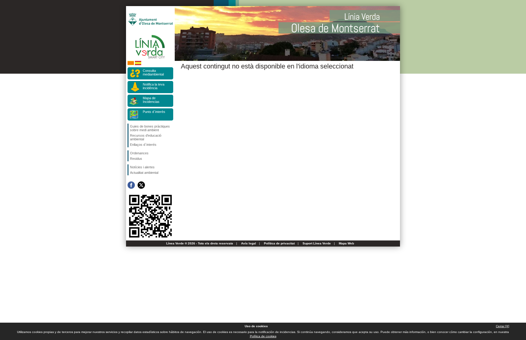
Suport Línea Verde (317, 243)
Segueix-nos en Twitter (141, 185)
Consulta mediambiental (153, 72)
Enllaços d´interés (143, 144)
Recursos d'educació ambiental (145, 137)
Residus (136, 158)
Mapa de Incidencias (151, 99)
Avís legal (248, 243)
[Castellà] (138, 64)
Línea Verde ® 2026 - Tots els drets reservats (199, 243)
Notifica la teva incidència (153, 86)
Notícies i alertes (142, 167)
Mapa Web (346, 243)
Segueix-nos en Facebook (131, 185)
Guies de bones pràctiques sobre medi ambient (150, 128)
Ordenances (139, 153)
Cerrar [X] (502, 326)
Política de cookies (263, 336)
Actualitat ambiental (144, 172)
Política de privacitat (279, 243)
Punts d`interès (154, 112)
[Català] (131, 64)
